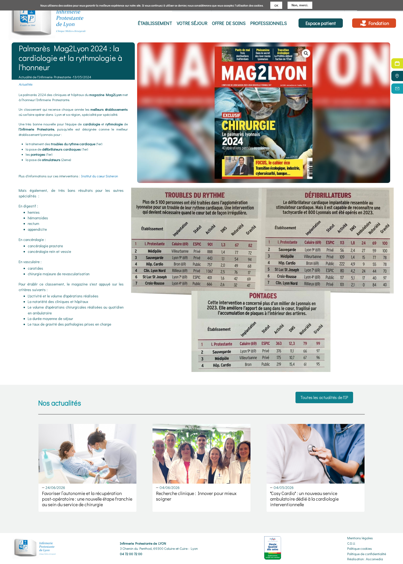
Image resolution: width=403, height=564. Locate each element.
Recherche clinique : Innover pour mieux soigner (196, 496)
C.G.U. (351, 543)
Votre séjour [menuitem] (192, 23)
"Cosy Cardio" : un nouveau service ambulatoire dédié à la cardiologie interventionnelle (304, 498)
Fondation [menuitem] (378, 23)
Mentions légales (360, 538)
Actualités (25, 84)
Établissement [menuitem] (155, 23)
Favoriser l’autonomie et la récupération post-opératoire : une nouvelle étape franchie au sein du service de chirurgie (87, 498)
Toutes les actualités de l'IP (324, 397)
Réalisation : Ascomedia (365, 559)
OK (276, 5)
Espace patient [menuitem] (321, 23)
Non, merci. (300, 5)
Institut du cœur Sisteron (100, 176)
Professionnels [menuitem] (268, 23)
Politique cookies (359, 548)
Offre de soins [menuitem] (229, 23)
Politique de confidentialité (366, 553)
